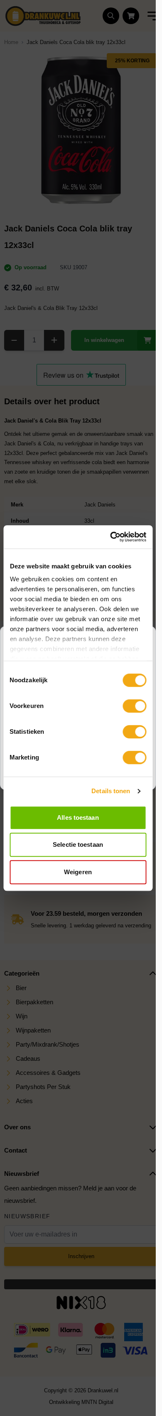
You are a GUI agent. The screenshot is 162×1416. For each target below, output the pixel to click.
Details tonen (110, 790)
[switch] (134, 706)
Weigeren (78, 871)
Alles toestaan (77, 817)
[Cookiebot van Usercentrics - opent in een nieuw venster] (111, 536)
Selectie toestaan (78, 844)
